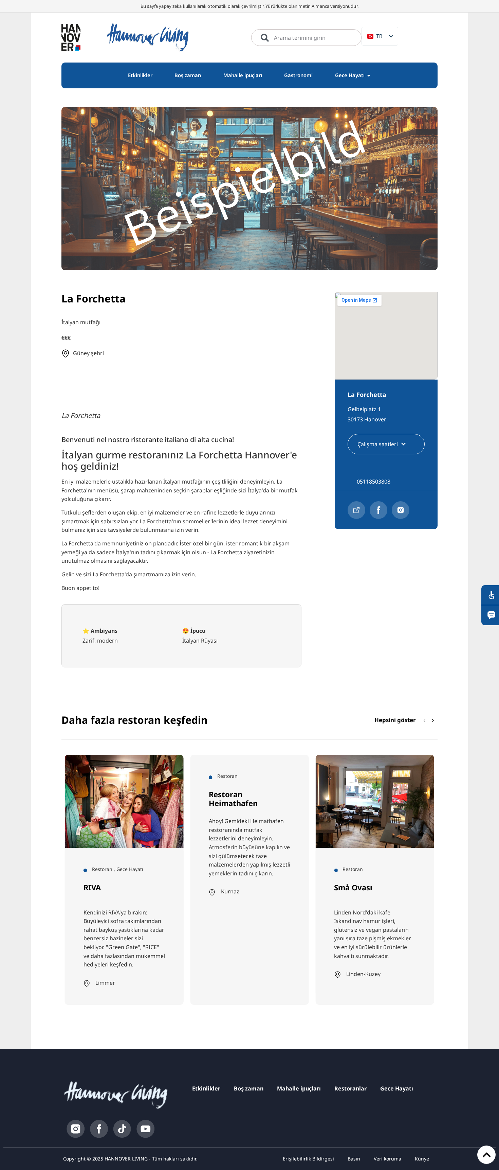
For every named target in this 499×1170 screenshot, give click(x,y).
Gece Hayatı (396, 1088)
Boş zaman (248, 1088)
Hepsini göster (395, 720)
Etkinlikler (206, 1088)
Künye (422, 1158)
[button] (433, 720)
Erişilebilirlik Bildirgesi (308, 1158)
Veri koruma (387, 1158)
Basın (354, 1158)
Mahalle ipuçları (299, 1088)
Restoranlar (350, 1088)
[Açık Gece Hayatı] (368, 75)
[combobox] (306, 37)
